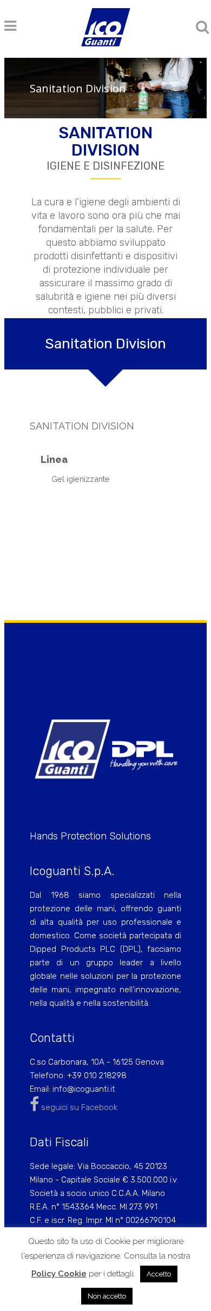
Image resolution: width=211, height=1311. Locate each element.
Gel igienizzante (80, 478)
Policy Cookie (59, 1274)
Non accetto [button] (107, 1296)
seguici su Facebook (78, 1107)
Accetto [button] (159, 1274)
